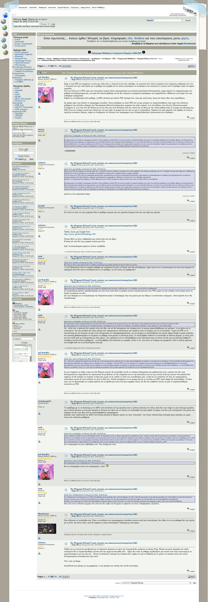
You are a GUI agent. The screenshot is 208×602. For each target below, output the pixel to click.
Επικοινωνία (20, 46)
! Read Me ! (33, 7)
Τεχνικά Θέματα (63, 7)
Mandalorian (43, 514)
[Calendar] (3, 40)
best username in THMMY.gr (21, 279)
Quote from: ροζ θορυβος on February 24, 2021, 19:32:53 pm (85, 433)
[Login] (5, 46)
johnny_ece (18, 254)
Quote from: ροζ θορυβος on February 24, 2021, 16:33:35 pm (85, 136)
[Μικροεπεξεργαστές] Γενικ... (21, 180)
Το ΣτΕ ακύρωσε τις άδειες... (21, 246)
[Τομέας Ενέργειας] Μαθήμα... (21, 213)
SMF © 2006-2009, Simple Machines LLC (110, 596)
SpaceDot (19, 114)
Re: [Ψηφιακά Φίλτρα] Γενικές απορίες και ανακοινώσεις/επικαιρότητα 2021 (104, 78)
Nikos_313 (18, 194)
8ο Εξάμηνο (96, 58)
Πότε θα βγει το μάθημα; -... (21, 206)
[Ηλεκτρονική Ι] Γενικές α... (20, 259)
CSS (117, 597)
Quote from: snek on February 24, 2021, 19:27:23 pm (82, 359)
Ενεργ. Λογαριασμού (23, 44)
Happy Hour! (85, 7)
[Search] (6, 34)
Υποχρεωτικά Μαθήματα (126, 58)
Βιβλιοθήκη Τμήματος (23, 54)
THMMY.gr (41, 58)
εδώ (130, 38)
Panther (18, 118)
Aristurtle (18, 90)
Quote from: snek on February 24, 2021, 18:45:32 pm (82, 286)
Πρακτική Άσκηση (22, 63)
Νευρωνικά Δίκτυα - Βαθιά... (21, 292)
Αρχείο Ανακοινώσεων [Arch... (21, 193)
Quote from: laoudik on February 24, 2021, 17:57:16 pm (83, 262)
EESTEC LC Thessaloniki (18, 102)
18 (60, 66)
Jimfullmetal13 (44, 401)
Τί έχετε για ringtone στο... (20, 286)
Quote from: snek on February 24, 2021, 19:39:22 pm (82, 460)
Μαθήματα (43, 7)
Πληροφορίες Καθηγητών (19, 76)
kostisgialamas (19, 274)
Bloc (107, 597)
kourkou (17, 241)
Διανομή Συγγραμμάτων (25, 69)
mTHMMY (19, 82)
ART (17, 92)
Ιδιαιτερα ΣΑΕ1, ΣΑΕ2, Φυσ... (21, 273)
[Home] (6, 15)
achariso (42, 163)
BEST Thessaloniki (23, 99)
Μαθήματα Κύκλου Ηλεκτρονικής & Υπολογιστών (71, 58)
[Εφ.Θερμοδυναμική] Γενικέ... (21, 219)
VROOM (18, 116)
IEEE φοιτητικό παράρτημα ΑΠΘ (19, 110)
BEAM (18, 97)
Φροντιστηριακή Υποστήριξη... (22, 239)
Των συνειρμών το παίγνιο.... (21, 173)
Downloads (23, 7)
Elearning (19, 56)
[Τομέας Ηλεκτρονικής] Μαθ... (21, 253)
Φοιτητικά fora (21, 58)
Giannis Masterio (20, 261)
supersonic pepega (21, 188)
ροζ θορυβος (43, 77)
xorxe (15, 331)
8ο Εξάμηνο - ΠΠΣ (109, 58)
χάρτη (185, 38)
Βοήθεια (139, 38)
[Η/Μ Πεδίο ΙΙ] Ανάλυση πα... (21, 166)
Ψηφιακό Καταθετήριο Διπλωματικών (22, 72)
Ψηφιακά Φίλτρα (143, 58)
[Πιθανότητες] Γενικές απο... (21, 233)
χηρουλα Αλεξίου (20, 175)
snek (40, 256)
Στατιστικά (17, 299)
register (44, 19)
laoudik (41, 206)
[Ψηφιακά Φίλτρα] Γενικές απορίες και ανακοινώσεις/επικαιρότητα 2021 (68, 60)
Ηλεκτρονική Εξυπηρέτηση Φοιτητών (22, 66)
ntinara (41, 130)
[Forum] (3, 21)
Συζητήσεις (75, 7)
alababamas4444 (20, 208)
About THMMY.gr (98, 7)
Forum (17, 39)
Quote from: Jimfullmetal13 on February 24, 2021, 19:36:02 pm (85, 495)
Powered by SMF (90, 596)
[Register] (6, 52)
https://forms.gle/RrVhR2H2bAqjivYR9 (79, 234)
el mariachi (18, 181)
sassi (16, 294)
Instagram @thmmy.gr (24, 80)
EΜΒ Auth (19, 105)
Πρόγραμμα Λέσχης (23, 61)
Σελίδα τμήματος (22, 52)
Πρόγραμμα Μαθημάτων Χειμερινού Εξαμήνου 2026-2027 (116, 53)
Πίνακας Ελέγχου (19, 123)
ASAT (17, 94)
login (36, 19)
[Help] (5, 28)
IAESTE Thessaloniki (24, 107)
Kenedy (17, 168)
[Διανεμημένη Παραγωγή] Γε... (22, 226)
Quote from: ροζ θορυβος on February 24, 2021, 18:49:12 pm (85, 321)
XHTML (112, 597)
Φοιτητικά (52, 7)
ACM (17, 88)
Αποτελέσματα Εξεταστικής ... (21, 186)
